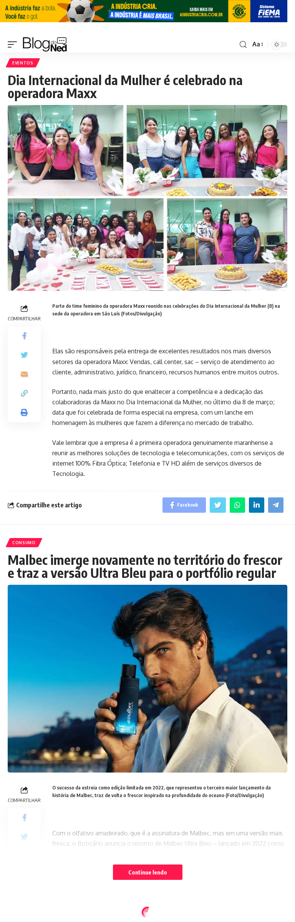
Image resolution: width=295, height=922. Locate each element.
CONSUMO (24, 542)
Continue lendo (147, 872)
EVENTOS (22, 63)
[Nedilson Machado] (45, 44)
